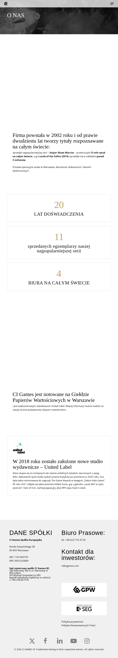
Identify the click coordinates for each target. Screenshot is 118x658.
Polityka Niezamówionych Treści (78, 625)
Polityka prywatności (72, 621)
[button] (112, 3)
